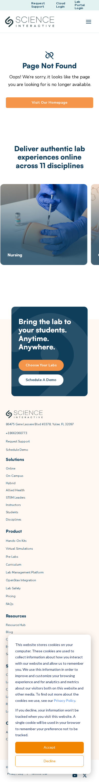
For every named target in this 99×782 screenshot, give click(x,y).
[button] (88, 21)
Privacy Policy (64, 700)
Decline (50, 761)
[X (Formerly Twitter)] (85, 776)
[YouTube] (75, 776)
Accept (49, 747)
